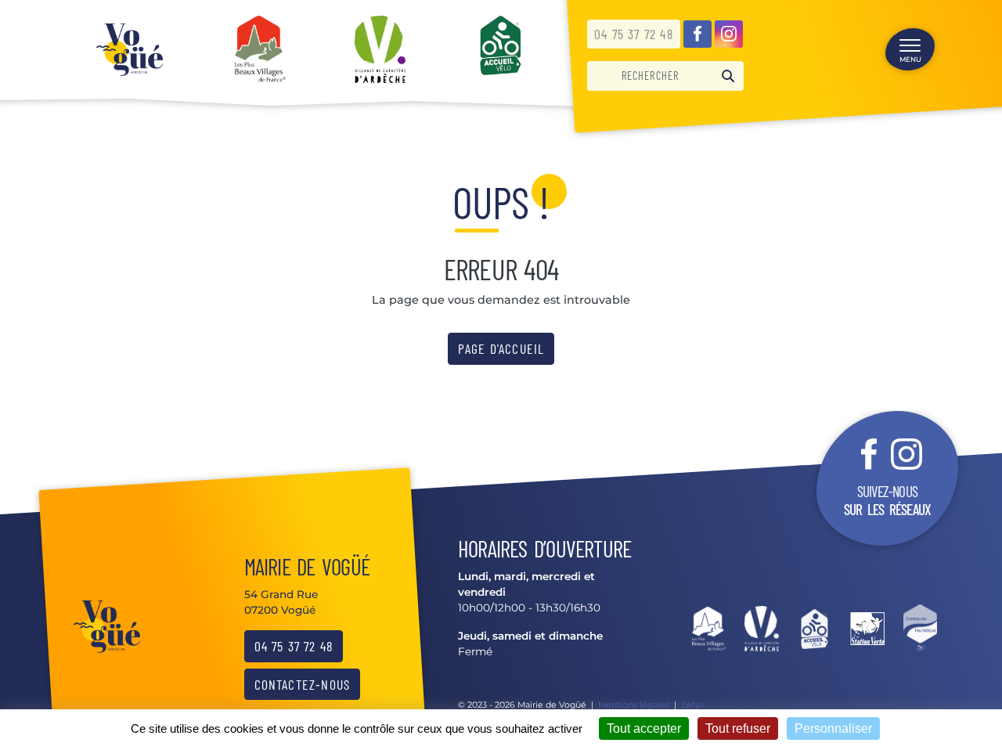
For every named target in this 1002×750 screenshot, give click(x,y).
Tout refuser (737, 728)
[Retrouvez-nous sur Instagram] (729, 34)
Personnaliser (833, 728)
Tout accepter (644, 728)
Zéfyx (693, 704)
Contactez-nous (302, 684)
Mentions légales (633, 704)
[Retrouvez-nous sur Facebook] (697, 34)
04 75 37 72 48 (633, 33)
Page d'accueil (501, 348)
